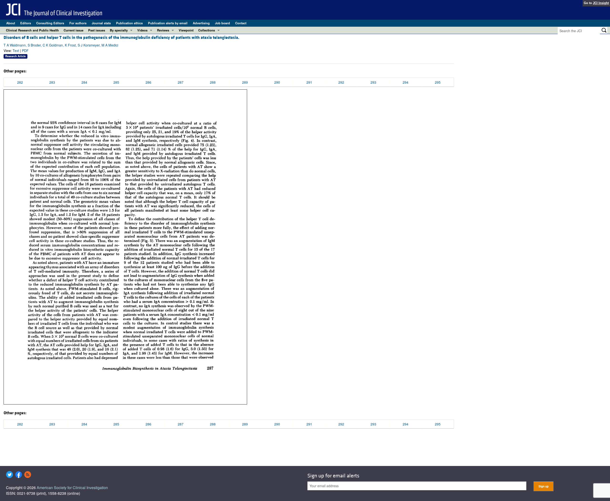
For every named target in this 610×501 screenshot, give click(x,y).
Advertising (201, 23)
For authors (77, 23)
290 (277, 82)
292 (341, 82)
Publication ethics (129, 23)
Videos (142, 30)
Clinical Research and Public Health (32, 30)
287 (180, 82)
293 (373, 82)
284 (84, 82)
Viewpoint (186, 30)
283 (52, 82)
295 (438, 82)
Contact (240, 23)
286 (148, 82)
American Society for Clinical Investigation (72, 487)
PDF (25, 50)
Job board (222, 23)
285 (116, 82)
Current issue (73, 30)
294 (405, 82)
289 (245, 82)
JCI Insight (601, 3)
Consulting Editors (50, 23)
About (10, 23)
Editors (25, 23)
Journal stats (101, 23)
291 (309, 82)
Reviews (163, 30)
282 (20, 82)
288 (213, 82)
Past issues (96, 30)
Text (16, 50)
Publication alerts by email (168, 23)
